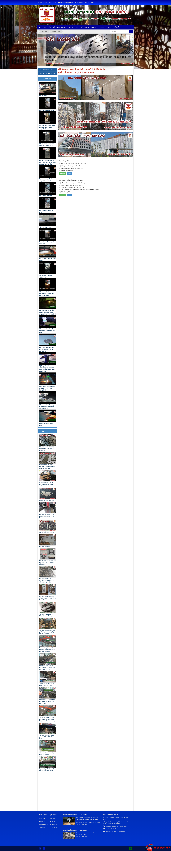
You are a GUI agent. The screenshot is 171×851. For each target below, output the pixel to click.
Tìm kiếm (42, 827)
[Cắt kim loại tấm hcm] (47, 188)
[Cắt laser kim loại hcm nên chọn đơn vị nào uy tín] (47, 136)
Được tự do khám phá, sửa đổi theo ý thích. (73, 187)
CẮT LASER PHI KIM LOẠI (47, 73)
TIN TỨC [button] (101, 27)
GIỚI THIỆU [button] (47, 27)
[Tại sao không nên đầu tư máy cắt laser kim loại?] (47, 171)
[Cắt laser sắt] (47, 88)
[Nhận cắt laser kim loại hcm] (47, 415)
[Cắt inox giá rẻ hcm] (47, 219)
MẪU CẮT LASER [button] (73, 27)
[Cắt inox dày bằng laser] (47, 103)
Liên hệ (53, 821)
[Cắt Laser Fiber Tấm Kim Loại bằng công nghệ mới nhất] (47, 321)
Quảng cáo (54, 824)
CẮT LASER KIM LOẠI (45, 79)
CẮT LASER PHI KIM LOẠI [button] (88, 27)
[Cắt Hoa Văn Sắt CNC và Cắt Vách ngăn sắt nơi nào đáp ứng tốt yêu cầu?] (47, 153)
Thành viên (43, 821)
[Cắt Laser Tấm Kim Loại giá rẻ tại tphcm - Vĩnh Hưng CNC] (47, 339)
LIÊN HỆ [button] (116, 27)
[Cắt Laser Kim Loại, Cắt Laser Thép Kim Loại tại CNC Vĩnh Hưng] (47, 284)
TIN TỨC (41, 431)
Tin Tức (53, 818)
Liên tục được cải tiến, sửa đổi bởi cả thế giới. (74, 183)
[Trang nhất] (40, 27)
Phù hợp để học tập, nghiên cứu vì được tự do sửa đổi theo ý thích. (80, 189)
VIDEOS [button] (109, 27)
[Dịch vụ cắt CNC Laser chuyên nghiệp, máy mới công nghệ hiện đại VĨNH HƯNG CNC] (47, 358)
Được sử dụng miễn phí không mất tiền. (72, 185)
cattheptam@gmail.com (66, 2)
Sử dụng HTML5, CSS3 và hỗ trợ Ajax (72, 168)
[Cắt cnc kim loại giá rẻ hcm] (47, 203)
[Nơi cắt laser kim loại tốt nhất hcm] (47, 234)
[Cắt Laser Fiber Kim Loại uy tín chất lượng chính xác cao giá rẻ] (47, 397)
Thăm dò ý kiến (44, 824)
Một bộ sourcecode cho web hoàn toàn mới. (73, 164)
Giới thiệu (42, 818)
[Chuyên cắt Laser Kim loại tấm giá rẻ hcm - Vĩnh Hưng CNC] (47, 378)
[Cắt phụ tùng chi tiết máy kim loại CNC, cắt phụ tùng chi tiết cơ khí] (47, 117)
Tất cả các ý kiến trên (67, 170)
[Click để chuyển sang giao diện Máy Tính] (44, 848)
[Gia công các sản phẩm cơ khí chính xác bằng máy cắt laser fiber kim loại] (47, 302)
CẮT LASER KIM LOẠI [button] (59, 27)
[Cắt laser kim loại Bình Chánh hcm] (47, 267)
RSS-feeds (54, 827)
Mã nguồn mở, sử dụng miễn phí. (70, 166)
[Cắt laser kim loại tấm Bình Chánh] (47, 251)
